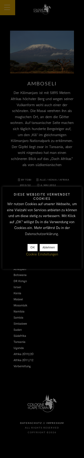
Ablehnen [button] (48, 247)
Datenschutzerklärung (41, 234)
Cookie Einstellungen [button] (42, 254)
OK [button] (32, 247)
